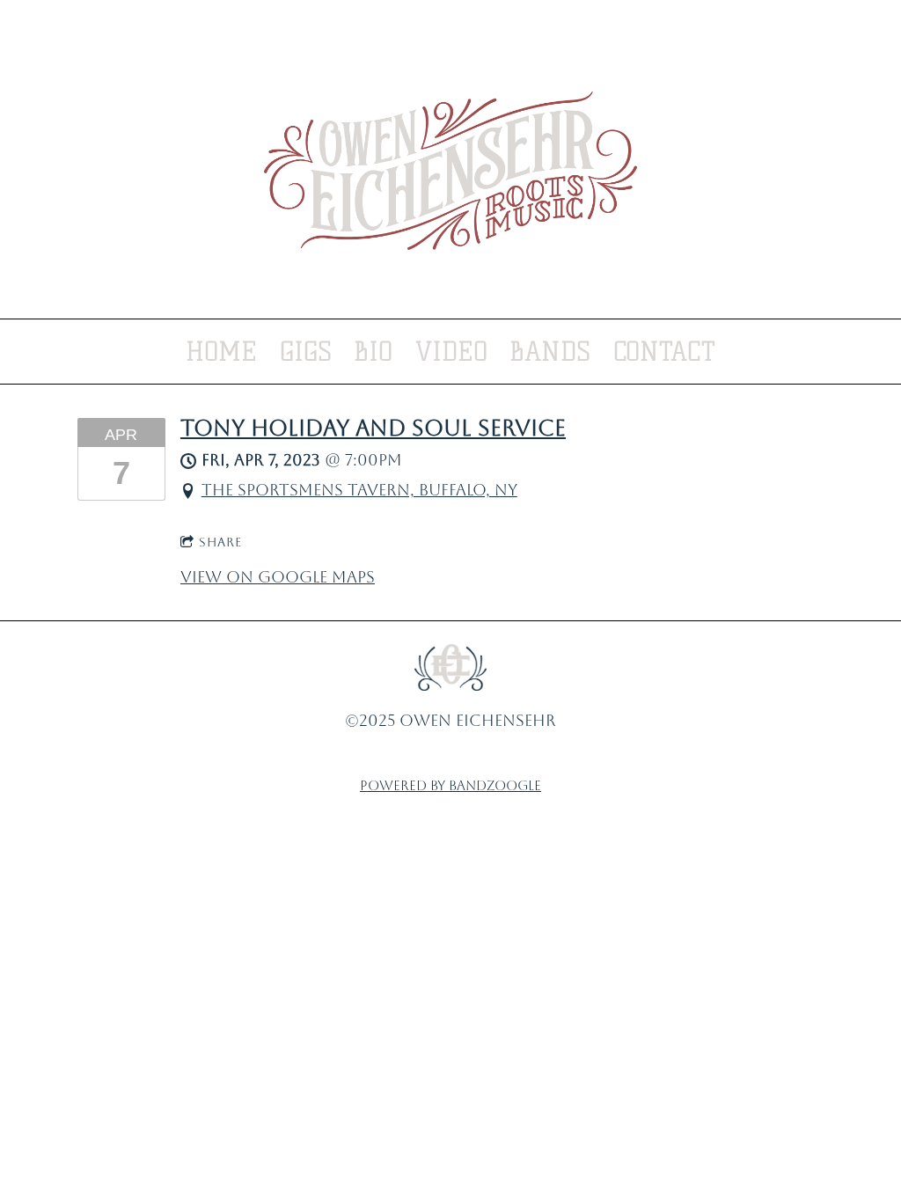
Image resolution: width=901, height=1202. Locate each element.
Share (220, 542)
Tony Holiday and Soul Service (373, 428)
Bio (373, 351)
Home (221, 351)
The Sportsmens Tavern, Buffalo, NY (359, 489)
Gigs (306, 351)
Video (451, 351)
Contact (664, 351)
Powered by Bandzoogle (450, 785)
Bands (549, 351)
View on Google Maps (277, 577)
